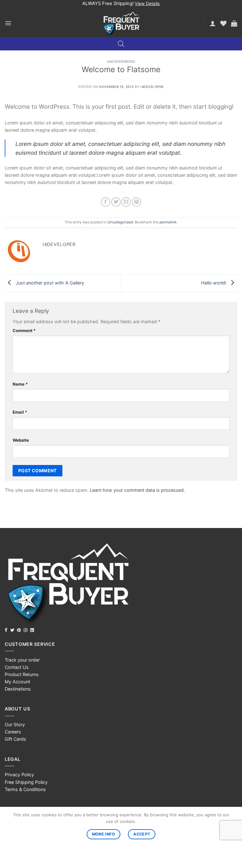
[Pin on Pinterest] (136, 202)
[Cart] (234, 23)
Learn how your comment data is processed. (137, 490)
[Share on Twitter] (116, 202)
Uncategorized (121, 61)
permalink (167, 222)
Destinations (18, 689)
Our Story (15, 724)
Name (20, 384)
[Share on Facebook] (105, 202)
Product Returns (22, 674)
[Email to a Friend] (126, 202)
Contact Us (17, 667)
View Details (147, 3)
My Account (17, 681)
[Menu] (8, 23)
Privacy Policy (19, 774)
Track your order (22, 660)
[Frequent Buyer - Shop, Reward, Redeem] (121, 23)
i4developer (152, 87)
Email (20, 412)
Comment (24, 330)
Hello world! (214, 283)
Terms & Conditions (25, 789)
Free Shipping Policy (26, 782)
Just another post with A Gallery (49, 283)
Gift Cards (15, 739)
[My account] (213, 23)
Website (21, 440)
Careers (13, 731)
